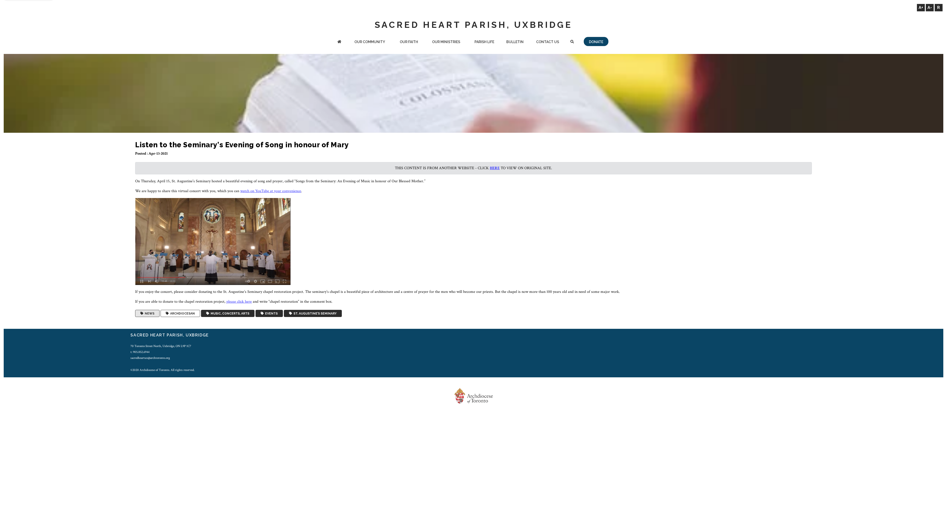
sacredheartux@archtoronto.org (150, 358)
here (495, 168)
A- (930, 7)
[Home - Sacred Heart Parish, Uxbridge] (339, 42)
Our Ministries (446, 42)
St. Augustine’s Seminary (314, 313)
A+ (921, 7)
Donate (596, 42)
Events (271, 313)
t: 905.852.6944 (139, 352)
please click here (239, 301)
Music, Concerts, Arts (229, 313)
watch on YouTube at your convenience (270, 191)
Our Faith (409, 42)
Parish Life (484, 42)
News (148, 313)
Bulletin (515, 42)
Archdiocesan (182, 313)
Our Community (369, 42)
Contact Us (547, 42)
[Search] (572, 42)
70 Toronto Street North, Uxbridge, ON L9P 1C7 (160, 346)
